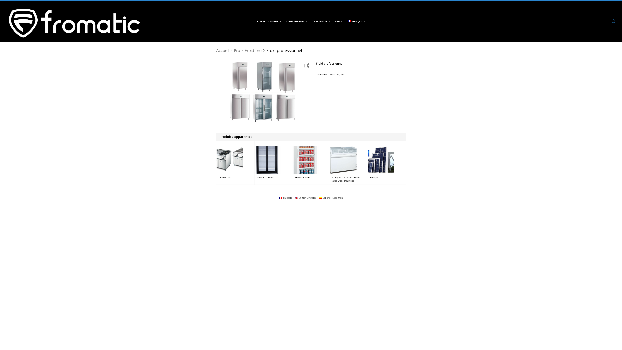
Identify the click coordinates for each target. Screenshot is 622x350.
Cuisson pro (225, 177)
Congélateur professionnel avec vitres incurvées (346, 179)
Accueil (222, 50)
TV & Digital (320, 21)
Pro (337, 21)
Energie (374, 177)
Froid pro (253, 50)
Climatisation (295, 21)
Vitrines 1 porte (302, 177)
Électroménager (268, 21)
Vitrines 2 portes (265, 177)
